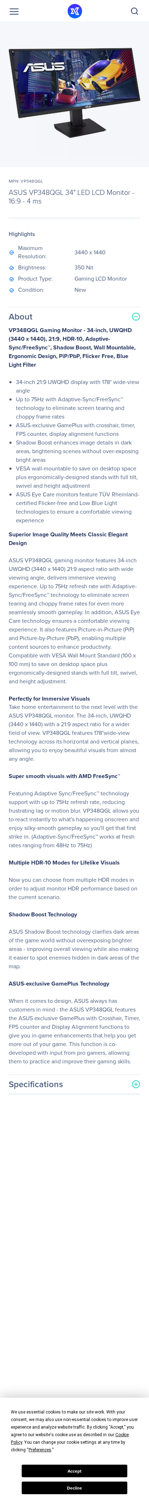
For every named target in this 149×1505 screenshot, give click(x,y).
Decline (74, 1488)
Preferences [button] (40, 1449)
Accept (74, 1471)
